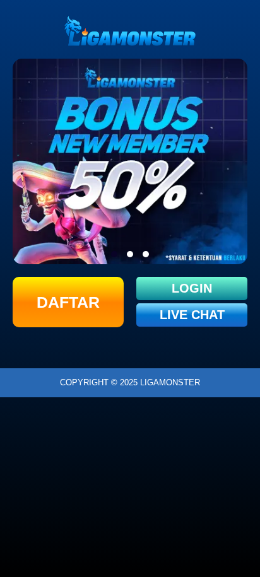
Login (192, 288)
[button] (114, 254)
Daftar (68, 302)
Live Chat (192, 315)
